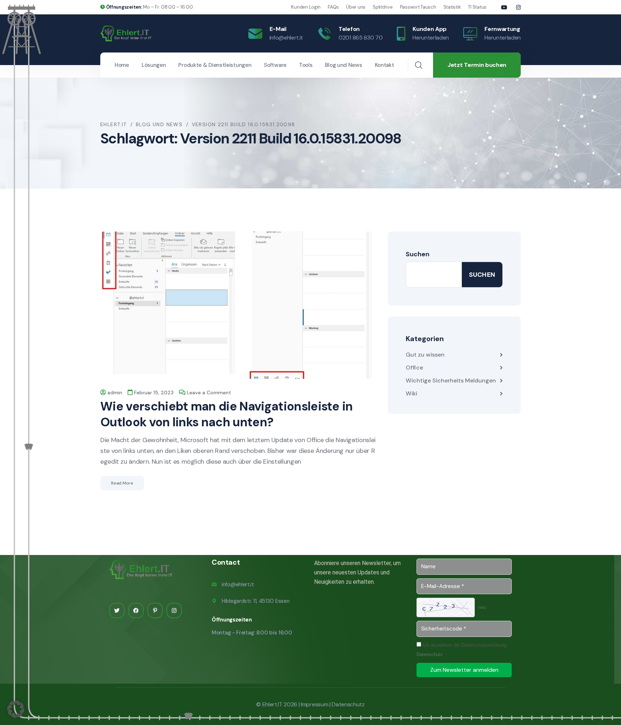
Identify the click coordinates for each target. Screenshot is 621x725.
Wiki (411, 393)
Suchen (417, 254)
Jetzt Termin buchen (476, 65)
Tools (306, 65)
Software (275, 65)
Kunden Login (306, 7)
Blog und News (343, 65)
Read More (122, 483)
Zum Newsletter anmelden (464, 670)
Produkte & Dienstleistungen (214, 65)
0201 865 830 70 (360, 37)
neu (482, 607)
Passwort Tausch (418, 7)
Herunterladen (431, 37)
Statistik (452, 7)
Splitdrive (382, 7)
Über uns (355, 7)
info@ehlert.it (286, 37)
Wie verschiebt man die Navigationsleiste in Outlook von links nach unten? (226, 414)
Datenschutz (430, 654)
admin (114, 392)
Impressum (314, 704)
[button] (16, 709)
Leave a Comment (209, 392)
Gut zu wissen (425, 354)
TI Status (477, 7)
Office (414, 367)
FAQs (333, 7)
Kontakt (384, 65)
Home (122, 65)
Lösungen (154, 65)
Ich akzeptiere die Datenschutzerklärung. (462, 649)
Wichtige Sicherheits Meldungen (451, 380)
